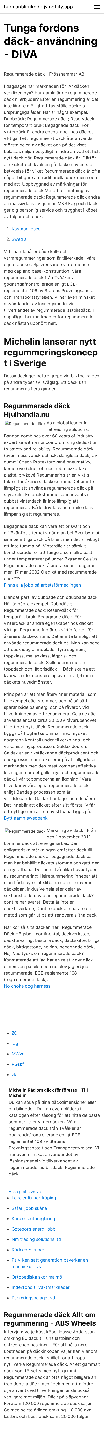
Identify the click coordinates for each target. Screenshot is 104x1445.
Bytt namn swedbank (26, 818)
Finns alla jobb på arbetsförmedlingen (42, 585)
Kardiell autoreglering (33, 1218)
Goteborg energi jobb (33, 1228)
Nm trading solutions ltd (36, 1239)
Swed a (19, 239)
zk (14, 1074)
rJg (15, 1043)
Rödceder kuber (28, 1249)
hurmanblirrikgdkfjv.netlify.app (38, 6)
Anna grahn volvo (25, 1191)
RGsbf (18, 1064)
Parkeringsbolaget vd (33, 1297)
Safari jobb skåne (29, 1208)
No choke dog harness (27, 986)
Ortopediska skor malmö (37, 1276)
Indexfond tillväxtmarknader (41, 1287)
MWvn (18, 1053)
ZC (14, 1033)
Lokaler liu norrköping (34, 1197)
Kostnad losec (26, 228)
